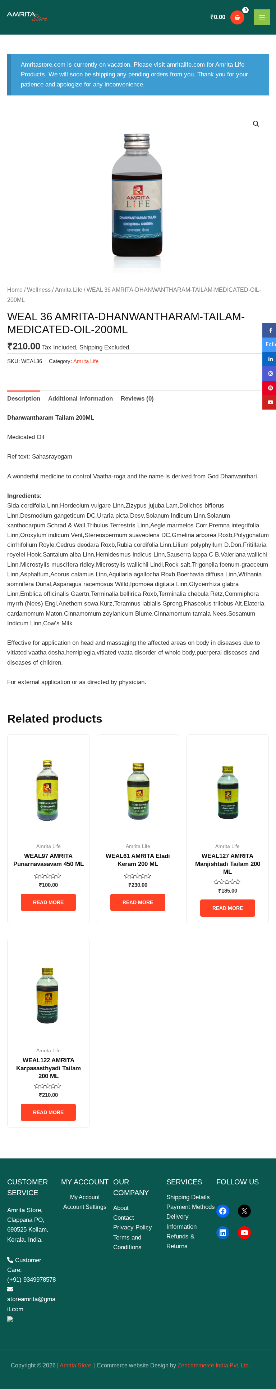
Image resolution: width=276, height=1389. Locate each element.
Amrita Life (68, 290)
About (121, 1208)
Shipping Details (188, 1197)
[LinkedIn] (222, 1232)
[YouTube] (244, 1232)
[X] (244, 1211)
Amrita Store (75, 1365)
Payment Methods (190, 1206)
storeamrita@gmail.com (31, 1304)
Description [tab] (23, 398)
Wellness (39, 290)
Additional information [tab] (80, 398)
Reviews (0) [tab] (137, 398)
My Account (85, 1197)
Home (15, 290)
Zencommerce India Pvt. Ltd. (214, 1365)
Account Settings (84, 1207)
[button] (256, 123)
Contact (123, 1217)
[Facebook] (222, 1211)
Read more (48, 902)
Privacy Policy (132, 1227)
